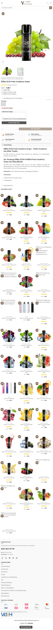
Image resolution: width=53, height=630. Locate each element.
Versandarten (4, 571)
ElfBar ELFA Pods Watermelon (44, 265)
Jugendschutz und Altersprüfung (9, 577)
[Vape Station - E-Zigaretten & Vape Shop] (26, 3)
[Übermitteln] (50, 7)
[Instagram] (6, 558)
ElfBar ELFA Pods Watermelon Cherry (44, 291)
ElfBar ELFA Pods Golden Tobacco (9, 237)
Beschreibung (8, 145)
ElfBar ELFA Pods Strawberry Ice (9, 531)
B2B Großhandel (5, 596)
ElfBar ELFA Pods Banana (9, 477)
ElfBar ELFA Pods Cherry (9, 424)
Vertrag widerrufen (5, 566)
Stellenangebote (5, 593)
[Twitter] (9, 558)
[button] (2, 3)
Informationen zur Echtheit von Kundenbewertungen (13, 590)
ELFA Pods (12, 154)
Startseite (3, 78)
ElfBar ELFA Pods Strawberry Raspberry (26, 238)
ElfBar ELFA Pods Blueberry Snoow (26, 291)
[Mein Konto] (47, 3)
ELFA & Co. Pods (10, 78)
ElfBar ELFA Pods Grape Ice (9, 345)
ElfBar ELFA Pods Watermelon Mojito (44, 372)
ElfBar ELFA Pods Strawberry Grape (44, 211)
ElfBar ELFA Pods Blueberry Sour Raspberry (44, 319)
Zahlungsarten (4, 569)
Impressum (35, 620)
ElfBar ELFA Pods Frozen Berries (9, 371)
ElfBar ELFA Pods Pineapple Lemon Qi (26, 425)
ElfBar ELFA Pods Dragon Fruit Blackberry (9, 291)
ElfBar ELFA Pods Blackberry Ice (26, 451)
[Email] (13, 558)
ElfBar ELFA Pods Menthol (26, 345)
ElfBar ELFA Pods (19, 78)
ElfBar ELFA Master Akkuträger (26, 318)
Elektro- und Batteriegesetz (7, 588)
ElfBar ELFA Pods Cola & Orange (44, 398)
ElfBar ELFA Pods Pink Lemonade (9, 451)
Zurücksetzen (49, 99)
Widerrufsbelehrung (6, 585)
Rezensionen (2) (8, 185)
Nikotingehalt (3, 101)
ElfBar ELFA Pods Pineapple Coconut (44, 425)
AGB (2, 580)
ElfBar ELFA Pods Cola (26, 265)
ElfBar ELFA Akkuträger (9, 398)
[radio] (3, 104)
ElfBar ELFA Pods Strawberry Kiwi (9, 265)
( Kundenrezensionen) (12, 85)
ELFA (21, 166)
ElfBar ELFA (9, 164)
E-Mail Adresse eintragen (7, 111)
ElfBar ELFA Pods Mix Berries (9, 210)
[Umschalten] (2, 98)
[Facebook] (2, 558)
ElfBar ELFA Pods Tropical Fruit (26, 398)
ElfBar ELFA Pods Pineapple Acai (9, 318)
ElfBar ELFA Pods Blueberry (26, 210)
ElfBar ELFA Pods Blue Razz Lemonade (44, 238)
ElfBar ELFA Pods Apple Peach (43, 503)
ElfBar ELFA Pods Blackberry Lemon (26, 372)
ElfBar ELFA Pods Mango (44, 477)
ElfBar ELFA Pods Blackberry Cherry (26, 478)
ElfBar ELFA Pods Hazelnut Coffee (44, 451)
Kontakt (3, 574)
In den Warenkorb (35, 129)
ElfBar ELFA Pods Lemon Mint (9, 503)
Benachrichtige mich (14, 122)
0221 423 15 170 (7, 549)
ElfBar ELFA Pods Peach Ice (44, 345)
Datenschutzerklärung (12, 118)
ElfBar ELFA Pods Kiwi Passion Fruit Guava (26, 504)
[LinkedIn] (16, 558)
